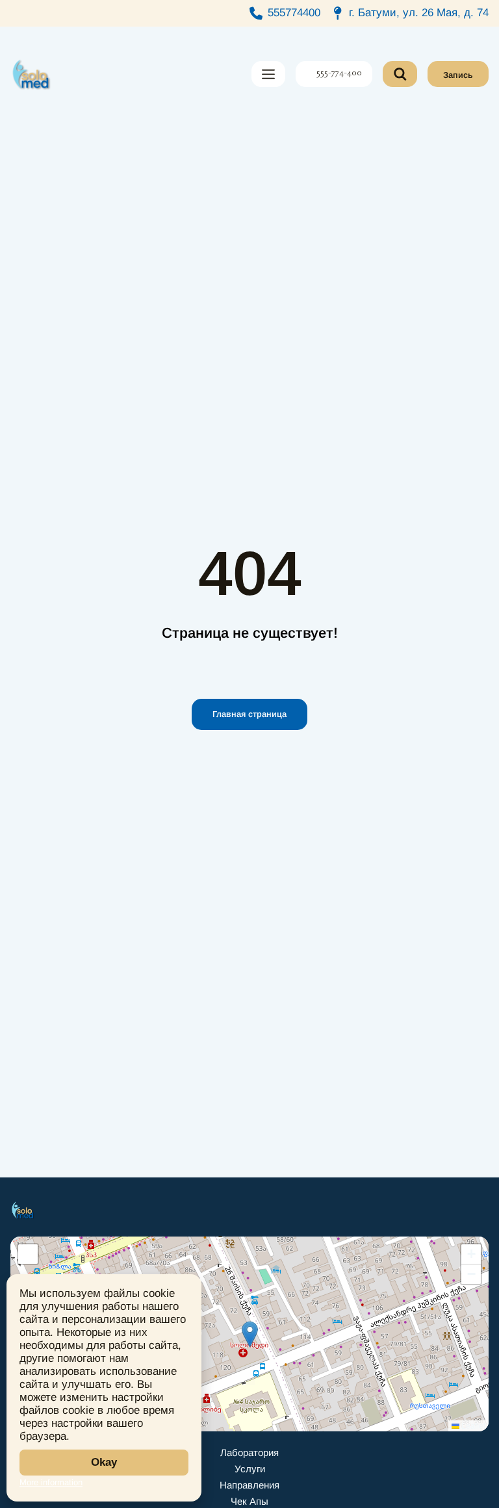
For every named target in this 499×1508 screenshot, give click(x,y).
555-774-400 (339, 74)
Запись (458, 75)
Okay (104, 1462)
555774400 (294, 12)
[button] (250, 1334)
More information (51, 1482)
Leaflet (472, 1425)
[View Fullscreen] (28, 1254)
